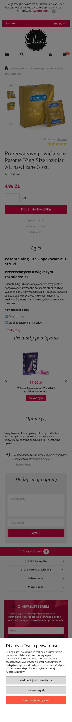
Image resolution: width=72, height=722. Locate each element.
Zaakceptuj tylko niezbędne (36, 680)
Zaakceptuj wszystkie (36, 700)
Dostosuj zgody (36, 690)
